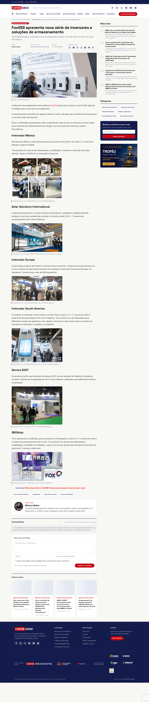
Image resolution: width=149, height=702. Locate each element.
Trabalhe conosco (88, 643)
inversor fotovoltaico (67, 494)
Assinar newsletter (119, 136)
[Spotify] (135, 8)
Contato (85, 634)
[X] (121, 8)
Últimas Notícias (21, 14)
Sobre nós (86, 631)
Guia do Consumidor (53, 14)
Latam (42, 14)
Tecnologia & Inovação (126, 116)
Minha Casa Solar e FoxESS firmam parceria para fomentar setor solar (55, 488)
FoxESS (53, 105)
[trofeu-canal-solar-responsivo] (118, 156)
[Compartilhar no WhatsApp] (69, 47)
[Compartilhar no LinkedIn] (73, 47)
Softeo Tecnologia (129, 679)
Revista (80, 14)
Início (13, 19)
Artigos (33, 14)
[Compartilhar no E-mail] (89, 47)
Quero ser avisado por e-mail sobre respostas (31, 565)
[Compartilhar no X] (81, 47)
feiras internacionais (50, 494)
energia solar (36, 494)
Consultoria (111, 14)
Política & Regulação (108, 111)
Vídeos (87, 14)
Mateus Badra (16, 47)
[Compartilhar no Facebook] (77, 47)
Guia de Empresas (69, 14)
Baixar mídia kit (117, 638)
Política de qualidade (89, 640)
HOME (12, 14)
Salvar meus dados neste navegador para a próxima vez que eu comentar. (42, 561)
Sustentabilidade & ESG (109, 116)
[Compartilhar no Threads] (92, 47)
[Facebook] (112, 8)
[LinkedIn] (131, 8)
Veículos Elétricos (98, 14)
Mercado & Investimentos (109, 107)
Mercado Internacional (24, 19)
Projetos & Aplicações (124, 111)
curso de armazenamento (21, 494)
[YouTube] (126, 8)
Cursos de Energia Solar (128, 14)
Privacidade (86, 637)
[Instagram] (117, 8)
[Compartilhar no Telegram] (85, 47)
